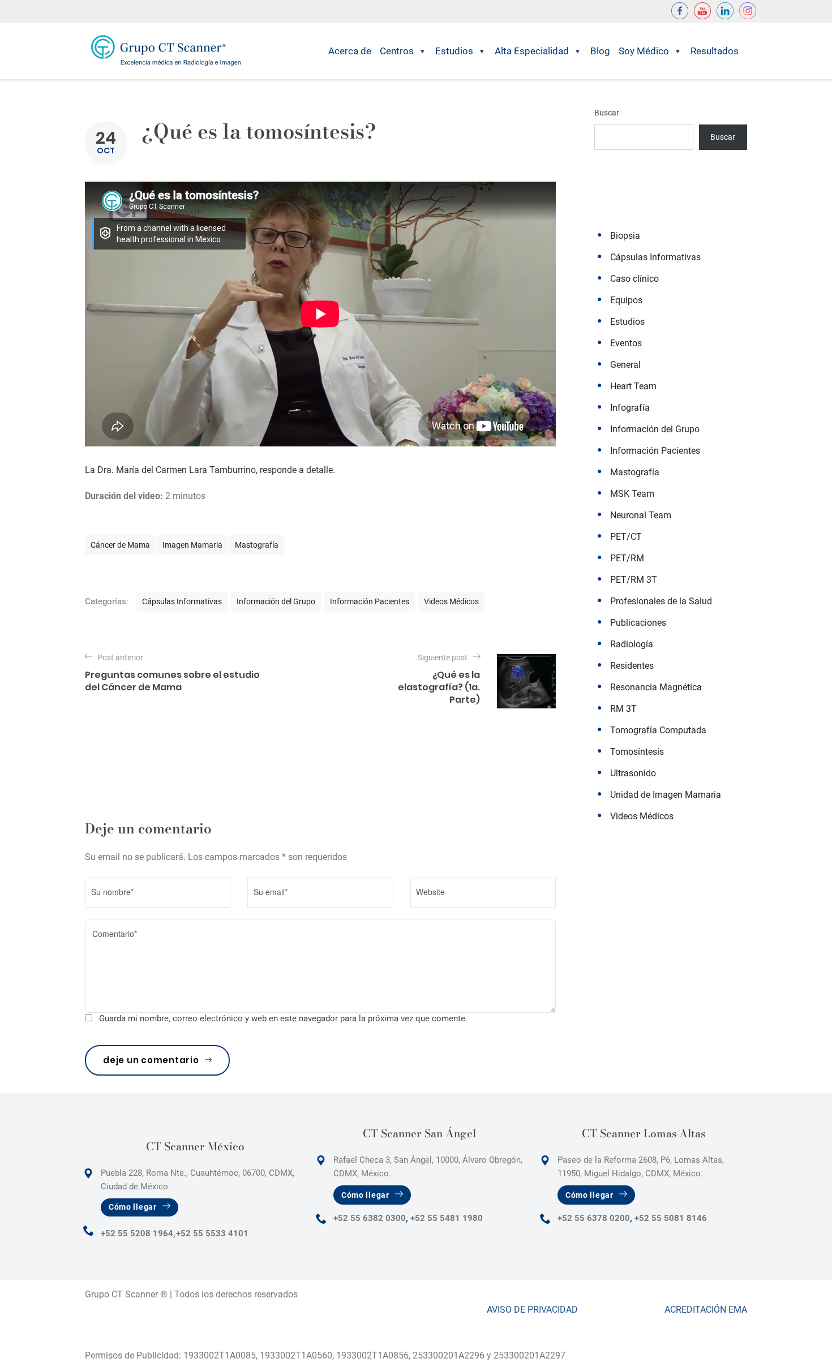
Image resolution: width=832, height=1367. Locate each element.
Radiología (631, 644)
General (625, 364)
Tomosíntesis (637, 751)
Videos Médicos (451, 601)
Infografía (630, 407)
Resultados (715, 51)
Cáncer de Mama (120, 544)
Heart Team (633, 386)
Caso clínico (634, 278)
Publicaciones (638, 622)
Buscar (606, 112)
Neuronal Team (640, 515)
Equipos (626, 300)
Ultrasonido (633, 773)
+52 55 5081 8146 (670, 1218)
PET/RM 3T (633, 579)
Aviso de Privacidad (532, 1309)
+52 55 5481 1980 (446, 1218)
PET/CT (626, 536)
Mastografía (256, 544)
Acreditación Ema (705, 1309)
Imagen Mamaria (192, 544)
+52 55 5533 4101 (212, 1233)
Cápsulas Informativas (182, 601)
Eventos (626, 343)
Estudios (454, 51)
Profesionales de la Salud (661, 601)
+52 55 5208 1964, (138, 1233)
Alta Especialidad (532, 51)
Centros (397, 51)
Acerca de (349, 51)
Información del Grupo (276, 601)
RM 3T (623, 708)
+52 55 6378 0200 (593, 1218)
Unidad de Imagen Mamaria (665, 794)
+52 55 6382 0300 (369, 1218)
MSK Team (632, 493)
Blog (600, 51)
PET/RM (627, 558)
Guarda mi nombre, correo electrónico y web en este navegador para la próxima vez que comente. (283, 1018)
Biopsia (625, 235)
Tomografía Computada (658, 730)
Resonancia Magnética (656, 687)
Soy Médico (644, 51)
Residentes (632, 665)
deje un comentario (151, 1060)
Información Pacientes (369, 601)
